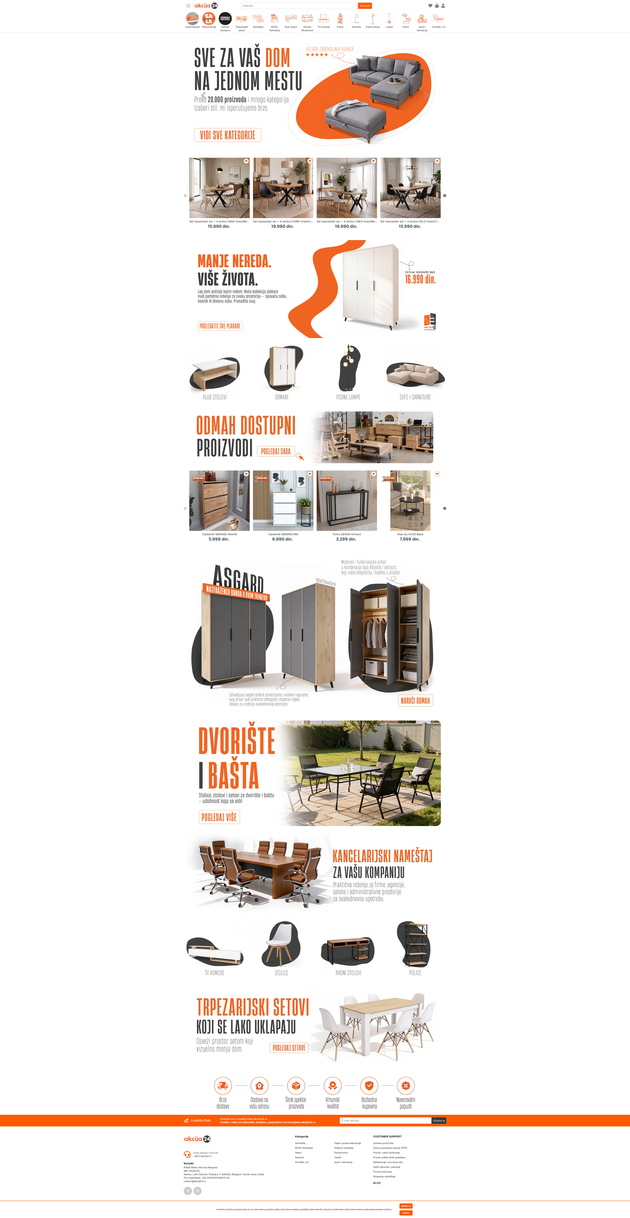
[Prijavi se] (443, 5)
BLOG (377, 1183)
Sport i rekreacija (343, 1162)
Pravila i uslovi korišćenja (386, 1152)
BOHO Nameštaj (304, 1147)
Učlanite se (439, 1120)
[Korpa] (437, 5)
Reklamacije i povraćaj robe (388, 1162)
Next (444, 195)
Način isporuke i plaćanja (386, 1166)
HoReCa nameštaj (343, 1147)
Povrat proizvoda (382, 1171)
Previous (185, 195)
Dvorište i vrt (302, 1162)
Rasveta (299, 1157)
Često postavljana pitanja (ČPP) (390, 1147)
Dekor (298, 1152)
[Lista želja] (430, 5)
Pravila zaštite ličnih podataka (389, 1157)
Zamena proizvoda (383, 1143)
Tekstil (337, 1157)
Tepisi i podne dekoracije (347, 1143)
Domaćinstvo (341, 1152)
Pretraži (365, 5)
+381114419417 (202, 1156)
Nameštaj (300, 1143)
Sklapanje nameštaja (384, 1176)
